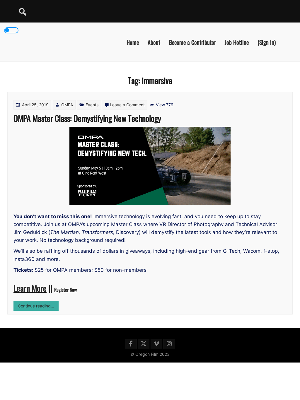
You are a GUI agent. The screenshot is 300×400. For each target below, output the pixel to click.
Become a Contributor (192, 41)
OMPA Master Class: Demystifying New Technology (87, 118)
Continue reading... (38, 307)
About (154, 41)
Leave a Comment (127, 104)
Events (92, 104)
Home (133, 41)
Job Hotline (237, 41)
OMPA (67, 104)
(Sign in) (267, 41)
